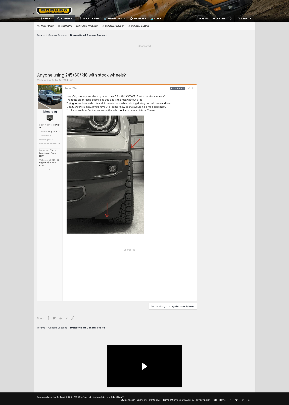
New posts (47, 25)
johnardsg (45, 80)
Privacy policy (203, 399)
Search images (140, 25)
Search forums (114, 25)
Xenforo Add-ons (108, 397)
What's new (91, 18)
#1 (193, 88)
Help (215, 399)
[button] (113, 18)
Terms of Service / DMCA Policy (178, 399)
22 (51, 135)
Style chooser (128, 399)
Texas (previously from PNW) (47, 153)
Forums (66, 18)
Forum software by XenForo (64, 397)
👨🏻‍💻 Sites (155, 18)
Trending (66, 25)
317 (53, 139)
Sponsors (142, 399)
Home (222, 399)
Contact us (155, 399)
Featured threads (87, 25)
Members (140, 18)
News (46, 18)
